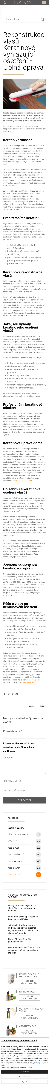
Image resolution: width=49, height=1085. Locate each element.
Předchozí (31, 706)
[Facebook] (4, 694)
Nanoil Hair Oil (28, 682)
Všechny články (16, 828)
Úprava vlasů (24, 874)
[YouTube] (16, 694)
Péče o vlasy (24, 868)
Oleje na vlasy (24, 861)
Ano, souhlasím (24, 1071)
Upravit (24, 1082)
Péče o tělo (24, 841)
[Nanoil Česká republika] (24, 2)
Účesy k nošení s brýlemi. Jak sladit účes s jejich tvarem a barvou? (22, 908)
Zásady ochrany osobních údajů (19, 1040)
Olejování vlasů (24, 854)
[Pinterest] (8, 694)
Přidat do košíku (29, 983)
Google (39, 1063)
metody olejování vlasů (22, 480)
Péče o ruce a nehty (24, 834)
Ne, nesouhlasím (24, 1077)
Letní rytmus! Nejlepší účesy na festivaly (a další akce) (23, 918)
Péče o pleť (24, 848)
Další (42, 706)
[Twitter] (12, 694)
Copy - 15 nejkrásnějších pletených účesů (20, 940)
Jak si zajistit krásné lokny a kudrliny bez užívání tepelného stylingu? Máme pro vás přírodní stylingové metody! (23, 929)
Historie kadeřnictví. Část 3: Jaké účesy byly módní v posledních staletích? (24, 950)
